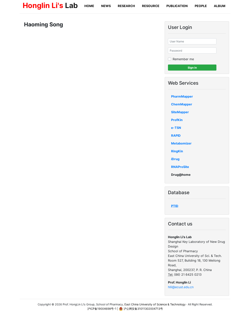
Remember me (183, 59)
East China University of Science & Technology (155, 304)
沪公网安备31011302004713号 (143, 308)
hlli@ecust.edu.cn (181, 287)
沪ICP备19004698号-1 (101, 308)
